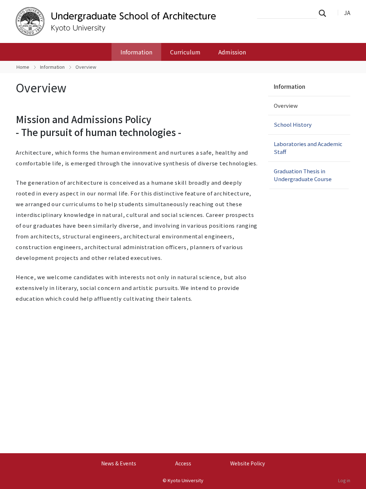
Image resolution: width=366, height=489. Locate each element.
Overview (286, 105)
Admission (232, 52)
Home (22, 66)
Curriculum (185, 52)
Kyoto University (185, 480)
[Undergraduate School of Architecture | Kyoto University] (130, 21)
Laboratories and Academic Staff (308, 148)
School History (293, 124)
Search (324, 13)
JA (347, 12)
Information (136, 52)
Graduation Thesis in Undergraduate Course (303, 175)
